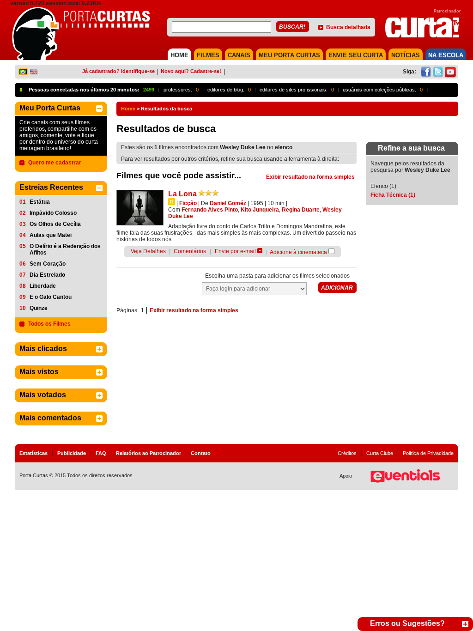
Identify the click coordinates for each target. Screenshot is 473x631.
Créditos (347, 453)
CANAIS (239, 55)
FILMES (208, 55)
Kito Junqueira (260, 209)
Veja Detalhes (148, 251)
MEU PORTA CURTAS (289, 55)
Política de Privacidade (428, 453)
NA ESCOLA (445, 55)
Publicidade (71, 453)
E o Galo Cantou (51, 297)
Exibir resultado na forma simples (310, 177)
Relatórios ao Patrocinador (148, 453)
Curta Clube (379, 453)
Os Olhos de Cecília (55, 224)
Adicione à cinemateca (298, 252)
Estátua (40, 202)
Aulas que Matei (51, 235)
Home (128, 108)
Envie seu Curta (355, 55)
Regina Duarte (301, 209)
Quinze (39, 308)
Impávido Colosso (53, 213)
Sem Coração (48, 264)
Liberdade (43, 286)
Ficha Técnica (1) (392, 195)
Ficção (188, 203)
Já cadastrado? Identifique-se (118, 71)
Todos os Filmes (49, 324)
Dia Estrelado (47, 275)
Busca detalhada (348, 27)
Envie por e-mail (235, 251)
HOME (179, 55)
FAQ (101, 453)
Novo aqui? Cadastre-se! (191, 71)
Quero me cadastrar (54, 162)
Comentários (190, 251)
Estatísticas (33, 453)
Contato (201, 453)
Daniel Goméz (228, 203)
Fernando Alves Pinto (210, 209)
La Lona (182, 194)
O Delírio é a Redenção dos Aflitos (65, 249)
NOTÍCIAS (405, 55)
